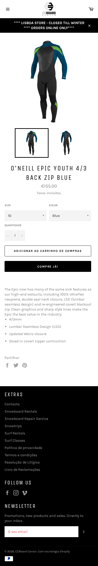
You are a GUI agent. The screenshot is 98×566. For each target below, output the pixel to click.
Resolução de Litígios (22, 462)
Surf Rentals (15, 433)
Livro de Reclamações (22, 469)
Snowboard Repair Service (26, 418)
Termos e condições (21, 455)
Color (53, 205)
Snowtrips (13, 426)
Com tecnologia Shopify (54, 551)
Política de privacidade (23, 448)
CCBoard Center (26, 551)
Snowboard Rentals (21, 411)
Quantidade (13, 225)
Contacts (12, 404)
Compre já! (48, 266)
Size (8, 205)
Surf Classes (15, 440)
